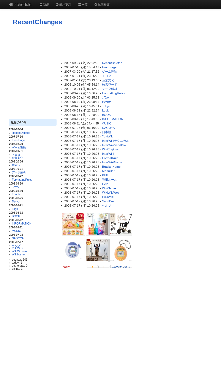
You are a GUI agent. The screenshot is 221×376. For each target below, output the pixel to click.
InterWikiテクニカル (115, 140)
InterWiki (108, 153)
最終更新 (65, 4)
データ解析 (19, 172)
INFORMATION (21, 223)
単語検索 (104, 4)
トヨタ (16, 154)
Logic (15, 208)
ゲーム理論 (19, 147)
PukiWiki (108, 197)
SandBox (108, 201)
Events (16, 194)
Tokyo (15, 201)
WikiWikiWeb (20, 251)
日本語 (106, 132)
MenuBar (108, 171)
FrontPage (18, 140)
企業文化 (17, 157)
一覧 (85, 4)
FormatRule (110, 158)
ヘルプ (16, 245)
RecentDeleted (21, 132)
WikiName (18, 254)
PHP (105, 175)
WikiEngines (110, 149)
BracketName (111, 166)
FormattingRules (22, 179)
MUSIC (16, 231)
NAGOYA (18, 238)
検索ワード (19, 165)
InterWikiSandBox (114, 145)
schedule (22, 4)
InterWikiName (112, 162)
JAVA (15, 187)
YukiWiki (17, 248)
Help (105, 184)
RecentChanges (37, 21)
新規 (46, 4)
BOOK (16, 216)
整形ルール (109, 179)
